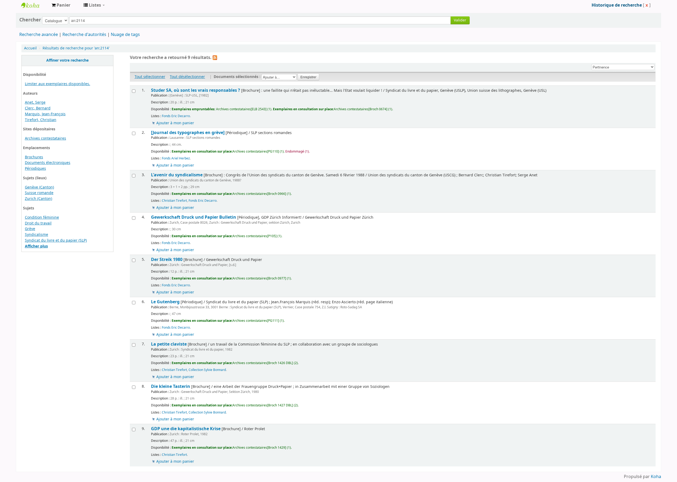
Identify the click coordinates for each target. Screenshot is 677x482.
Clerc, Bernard (38, 108)
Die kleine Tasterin (170, 386)
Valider (460, 20)
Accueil (30, 48)
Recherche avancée (38, 34)
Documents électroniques (47, 163)
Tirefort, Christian (40, 120)
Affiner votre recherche (67, 60)
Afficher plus (36, 246)
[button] (61, 5)
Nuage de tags (125, 34)
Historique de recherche (617, 5)
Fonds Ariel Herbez (176, 158)
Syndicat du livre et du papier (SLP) (56, 240)
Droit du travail (38, 223)
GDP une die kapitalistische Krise (186, 429)
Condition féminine (42, 217)
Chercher (30, 19)
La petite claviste (169, 344)
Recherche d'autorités (84, 34)
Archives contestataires (34, 5)
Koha (656, 477)
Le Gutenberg (165, 302)
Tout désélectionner (187, 77)
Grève (30, 229)
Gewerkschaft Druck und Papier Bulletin (193, 217)
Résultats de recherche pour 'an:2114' (76, 48)
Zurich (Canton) (38, 198)
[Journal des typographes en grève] (188, 133)
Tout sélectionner (150, 77)
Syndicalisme (36, 234)
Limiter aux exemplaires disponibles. (57, 84)
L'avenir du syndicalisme (177, 175)
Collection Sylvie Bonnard (207, 370)
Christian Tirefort (174, 200)
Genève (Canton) (39, 187)
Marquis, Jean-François (45, 114)
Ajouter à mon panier (175, 123)
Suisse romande (39, 193)
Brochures (34, 157)
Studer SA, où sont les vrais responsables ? (195, 90)
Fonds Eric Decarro (176, 116)
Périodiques (35, 168)
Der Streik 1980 (166, 259)
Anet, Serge (35, 102)
